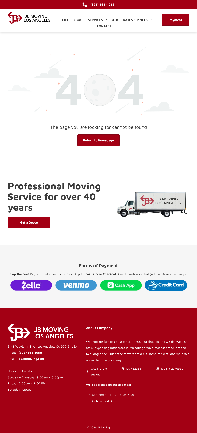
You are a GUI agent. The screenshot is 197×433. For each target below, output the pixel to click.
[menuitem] (65, 20)
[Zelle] (31, 285)
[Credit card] (166, 285)
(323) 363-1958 (30, 352)
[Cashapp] (121, 285)
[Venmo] (76, 285)
